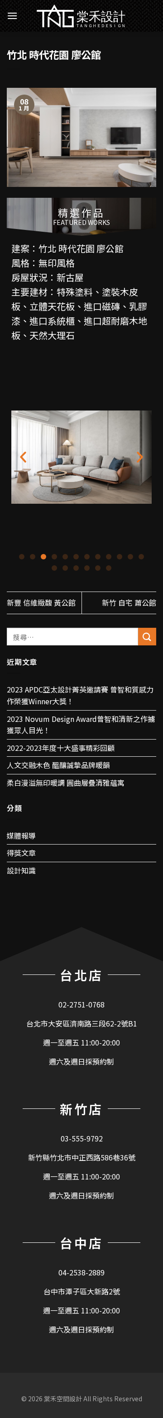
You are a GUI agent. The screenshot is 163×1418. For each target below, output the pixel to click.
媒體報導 (21, 835)
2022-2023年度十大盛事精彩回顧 (61, 747)
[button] (21, 556)
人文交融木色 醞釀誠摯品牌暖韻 (58, 764)
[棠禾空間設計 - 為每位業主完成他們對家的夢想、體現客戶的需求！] (81, 16)
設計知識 (21, 870)
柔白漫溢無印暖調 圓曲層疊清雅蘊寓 (66, 782)
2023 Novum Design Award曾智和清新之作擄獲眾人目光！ (81, 724)
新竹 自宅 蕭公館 (129, 602)
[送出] (147, 636)
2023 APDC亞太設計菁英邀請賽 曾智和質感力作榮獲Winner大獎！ (80, 695)
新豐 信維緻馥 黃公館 (41, 602)
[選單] (12, 16)
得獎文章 (21, 852)
